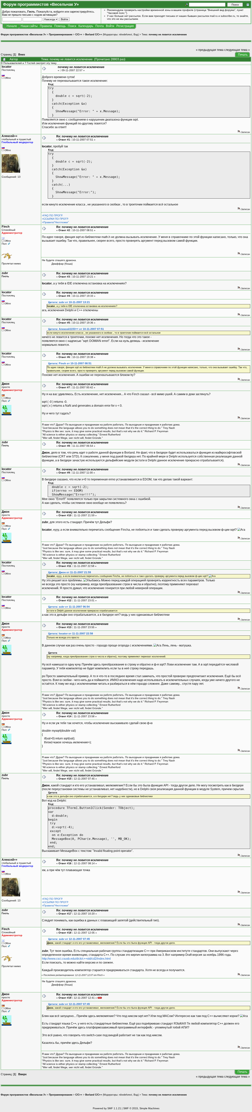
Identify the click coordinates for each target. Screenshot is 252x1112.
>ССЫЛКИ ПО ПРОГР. (55, 218)
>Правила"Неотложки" (55, 222)
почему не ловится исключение (168, 34)
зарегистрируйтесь (82, 11)
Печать (243, 54)
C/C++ (78, 34)
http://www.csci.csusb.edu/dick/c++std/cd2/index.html (76, 958)
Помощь (60, 26)
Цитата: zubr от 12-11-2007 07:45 (69, 939)
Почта (99, 26)
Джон (5, 383)
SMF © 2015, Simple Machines (141, 1108)
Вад (136, 34)
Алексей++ (9, 136)
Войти (110, 26)
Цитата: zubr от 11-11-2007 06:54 (69, 606)
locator (6, 66)
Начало (12, 26)
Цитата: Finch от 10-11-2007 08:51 (70, 363)
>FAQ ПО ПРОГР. (52, 215)
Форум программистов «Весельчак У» (23, 34)
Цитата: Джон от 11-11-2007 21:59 (69, 572)
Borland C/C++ (93, 34)
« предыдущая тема (209, 49)
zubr (5, 273)
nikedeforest (125, 34)
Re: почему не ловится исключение (82, 136)
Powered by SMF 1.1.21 (107, 1108)
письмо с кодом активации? (39, 14)
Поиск (72, 26)
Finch (6, 226)
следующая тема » (237, 49)
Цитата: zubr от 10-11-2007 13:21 (69, 302)
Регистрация (125, 26)
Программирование (60, 34)
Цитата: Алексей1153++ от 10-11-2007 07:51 (76, 329)
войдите (58, 11)
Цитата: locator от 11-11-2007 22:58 (70, 633)
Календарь (85, 26)
